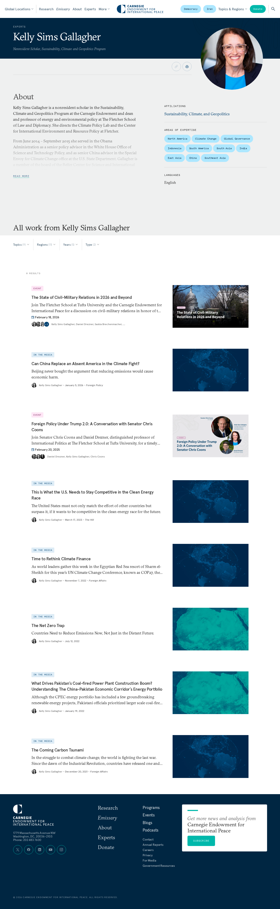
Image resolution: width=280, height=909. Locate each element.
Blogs (147, 822)
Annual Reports (153, 845)
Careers (148, 850)
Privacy (148, 855)
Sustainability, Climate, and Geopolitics (197, 113)
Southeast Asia (215, 157)
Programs (151, 807)
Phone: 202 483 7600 (27, 840)
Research (46, 9)
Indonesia (174, 148)
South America (199, 148)
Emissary (63, 9)
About (77, 9)
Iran (210, 9)
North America (177, 138)
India (243, 148)
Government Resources (159, 866)
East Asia (174, 157)
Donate (257, 9)
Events (149, 815)
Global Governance (237, 138)
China (193, 157)
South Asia (224, 148)
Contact (148, 839)
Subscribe (201, 840)
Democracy (191, 9)
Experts (90, 9)
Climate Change (205, 138)
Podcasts (150, 830)
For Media (149, 860)
